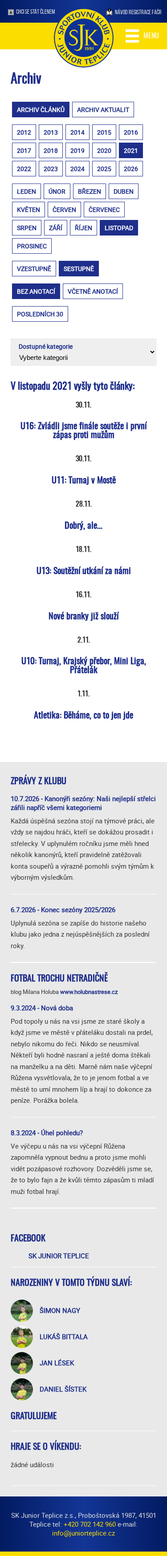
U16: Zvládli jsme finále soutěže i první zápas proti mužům (83, 431)
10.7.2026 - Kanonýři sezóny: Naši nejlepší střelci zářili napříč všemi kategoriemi (83, 803)
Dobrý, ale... (83, 526)
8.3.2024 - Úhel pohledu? (47, 1132)
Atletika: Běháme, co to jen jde (83, 715)
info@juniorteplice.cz (83, 1532)
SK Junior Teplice (59, 1255)
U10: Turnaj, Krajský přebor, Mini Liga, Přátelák (83, 666)
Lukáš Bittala (64, 1336)
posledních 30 (40, 314)
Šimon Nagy (60, 1310)
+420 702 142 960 (90, 1524)
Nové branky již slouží (83, 616)
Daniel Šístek (63, 1388)
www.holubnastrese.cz (89, 992)
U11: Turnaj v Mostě (84, 480)
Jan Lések (57, 1362)
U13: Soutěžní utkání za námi (84, 571)
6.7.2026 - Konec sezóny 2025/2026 (63, 909)
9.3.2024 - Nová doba (42, 1007)
